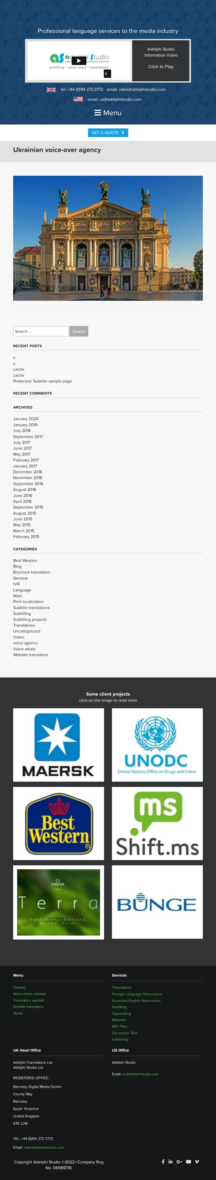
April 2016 (22, 501)
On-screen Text (124, 1033)
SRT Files (119, 1026)
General (20, 578)
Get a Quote (106, 132)
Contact (19, 987)
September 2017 (28, 436)
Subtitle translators (28, 1007)
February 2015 (26, 536)
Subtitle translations (31, 607)
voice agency (25, 643)
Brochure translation (31, 572)
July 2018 (22, 430)
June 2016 (22, 495)
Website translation (30, 654)
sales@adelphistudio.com (142, 89)
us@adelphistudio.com (120, 99)
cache (18, 369)
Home (18, 1013)
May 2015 (22, 524)
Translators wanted (28, 1000)
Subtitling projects (30, 619)
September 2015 (28, 507)
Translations (24, 625)
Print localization (28, 601)
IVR (16, 584)
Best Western (25, 560)
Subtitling (22, 613)
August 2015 (24, 513)
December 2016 (27, 472)
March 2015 (23, 531)
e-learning (120, 1039)
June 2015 (22, 519)
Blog (17, 566)
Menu (112, 112)
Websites (119, 1019)
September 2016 (28, 483)
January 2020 (26, 418)
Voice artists (24, 649)
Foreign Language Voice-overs (137, 994)
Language (22, 590)
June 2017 (22, 448)
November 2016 (27, 477)
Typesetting (121, 1013)
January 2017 (25, 466)
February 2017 (26, 460)
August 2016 (24, 489)
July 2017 (21, 442)
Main (17, 595)
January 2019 (25, 424)
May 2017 (21, 454)
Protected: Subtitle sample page (42, 381)
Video (18, 637)
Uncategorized (26, 631)
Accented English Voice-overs (136, 1000)
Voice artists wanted (29, 994)
